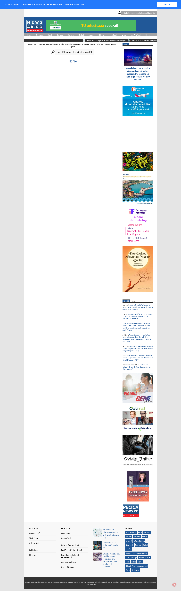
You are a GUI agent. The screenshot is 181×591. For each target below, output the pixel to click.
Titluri (133, 562)
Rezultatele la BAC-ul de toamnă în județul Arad (130, 41)
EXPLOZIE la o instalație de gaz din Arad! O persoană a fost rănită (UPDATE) (137, 367)
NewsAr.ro (92, 584)
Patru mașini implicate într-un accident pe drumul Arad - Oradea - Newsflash (136, 324)
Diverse (102, 35)
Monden (138, 545)
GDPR (147, 35)
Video (124, 35)
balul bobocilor (131, 532)
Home (28, 35)
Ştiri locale (39, 35)
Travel (140, 562)
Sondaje (91, 35)
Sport (50, 35)
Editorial (129, 541)
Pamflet (129, 549)
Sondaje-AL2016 (144, 557)
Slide (127, 557)
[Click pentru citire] (69, 40)
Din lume (71, 35)
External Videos (139, 541)
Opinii (81, 35)
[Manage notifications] (174, 585)
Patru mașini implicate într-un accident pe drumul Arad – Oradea (137, 327)
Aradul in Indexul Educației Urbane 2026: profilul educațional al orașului (91, 41)
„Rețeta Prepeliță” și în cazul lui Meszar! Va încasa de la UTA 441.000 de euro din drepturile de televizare (138, 307)
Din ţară (60, 35)
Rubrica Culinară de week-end (136, 553)
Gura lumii (113, 35)
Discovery (136, 536)
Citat (140, 532)
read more (137, 79)
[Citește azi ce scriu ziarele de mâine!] (34, 30)
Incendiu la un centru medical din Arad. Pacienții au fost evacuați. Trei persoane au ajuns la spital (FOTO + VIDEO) (138, 72)
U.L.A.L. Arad (135, 35)
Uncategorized (142, 566)
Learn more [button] (79, 4)
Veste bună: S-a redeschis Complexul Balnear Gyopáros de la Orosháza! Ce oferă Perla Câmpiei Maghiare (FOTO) (138, 348)
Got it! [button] (167, 4)
